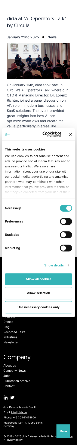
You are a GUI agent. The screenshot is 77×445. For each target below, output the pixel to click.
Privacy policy (14, 439)
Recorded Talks (14, 332)
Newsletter (11, 342)
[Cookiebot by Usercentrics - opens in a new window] (45, 134)
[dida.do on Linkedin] (6, 397)
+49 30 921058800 (24, 417)
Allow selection (38, 293)
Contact (9, 386)
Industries (10, 337)
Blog (6, 327)
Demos (8, 321)
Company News (14, 370)
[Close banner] (70, 134)
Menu (63, 431)
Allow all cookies (38, 279)
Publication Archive (16, 381)
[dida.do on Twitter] (12, 397)
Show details (54, 265)
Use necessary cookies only (39, 307)
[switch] (66, 221)
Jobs (6, 375)
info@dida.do (19, 412)
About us (9, 365)
